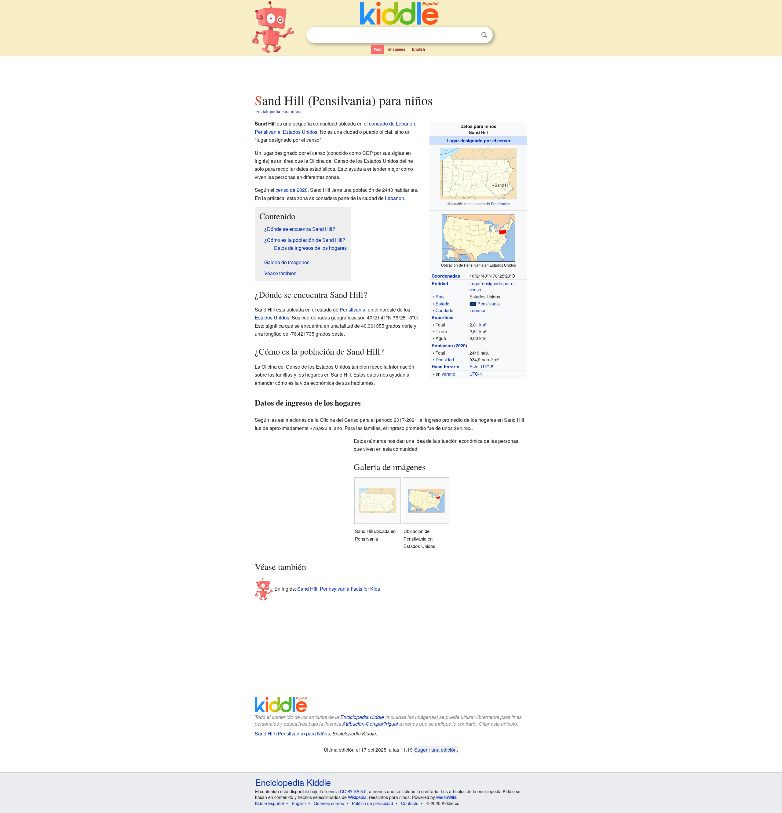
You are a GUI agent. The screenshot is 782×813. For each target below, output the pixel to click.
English (418, 49)
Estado (442, 303)
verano (448, 373)
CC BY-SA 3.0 (353, 791)
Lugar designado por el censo (478, 140)
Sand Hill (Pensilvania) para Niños (292, 733)
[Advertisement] (391, 73)
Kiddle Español (269, 803)
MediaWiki (446, 797)
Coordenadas (446, 276)
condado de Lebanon (392, 123)
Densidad (445, 359)
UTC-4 (476, 373)
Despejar (471, 35)
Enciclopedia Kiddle (362, 716)
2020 (461, 345)
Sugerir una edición (435, 749)
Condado (444, 310)
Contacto (409, 803)
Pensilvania (500, 203)
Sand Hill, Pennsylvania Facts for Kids (338, 588)
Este (474, 366)
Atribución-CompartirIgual (370, 723)
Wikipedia (357, 797)
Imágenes (396, 49)
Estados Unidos (300, 131)
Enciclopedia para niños (278, 111)
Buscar (484, 35)
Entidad (440, 283)
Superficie (442, 317)
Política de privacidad (372, 803)
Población (442, 345)
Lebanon (478, 310)
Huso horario (445, 366)
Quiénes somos (329, 803)
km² (483, 324)
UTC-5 (487, 366)
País (440, 296)
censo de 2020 (292, 189)
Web (378, 49)
